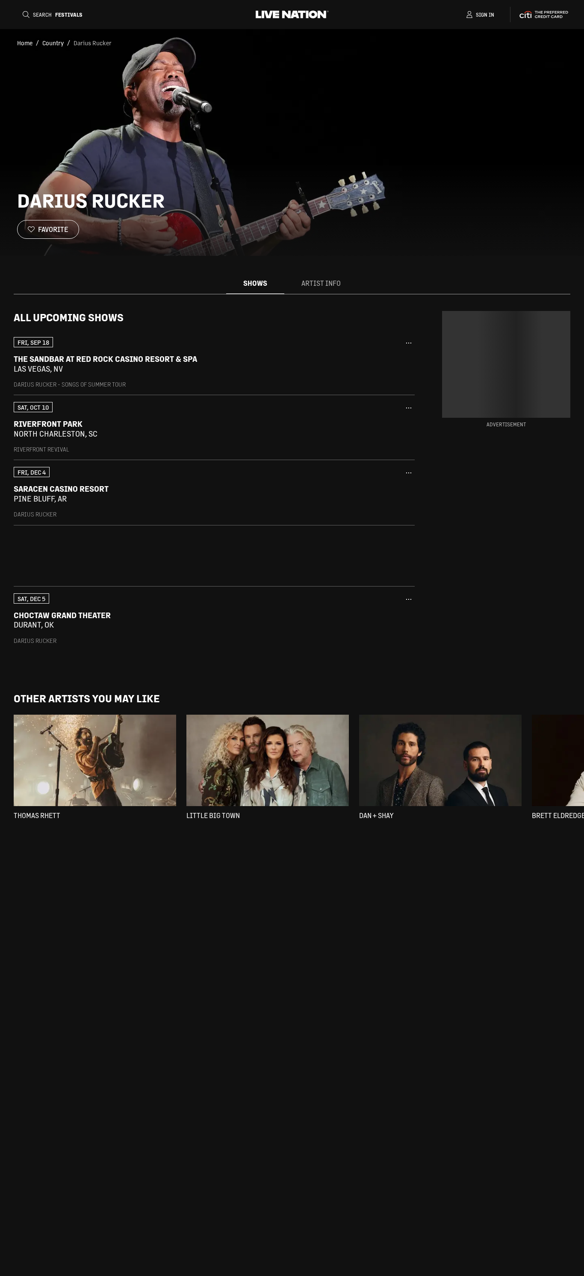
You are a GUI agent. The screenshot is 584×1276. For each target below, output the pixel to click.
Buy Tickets (376, 364)
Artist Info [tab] (321, 283)
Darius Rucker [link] (93, 43)
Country (53, 43)
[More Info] (409, 343)
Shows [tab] (255, 283)
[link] (214, 362)
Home (24, 43)
